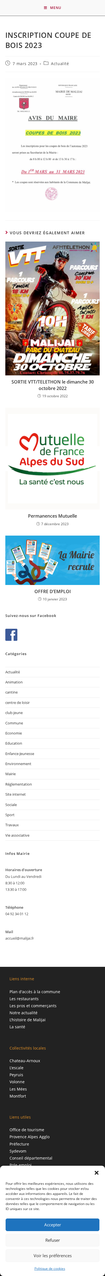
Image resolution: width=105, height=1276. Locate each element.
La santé (17, 1026)
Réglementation (18, 784)
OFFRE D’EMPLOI (52, 591)
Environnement (18, 763)
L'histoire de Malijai (28, 1019)
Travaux (12, 824)
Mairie (10, 773)
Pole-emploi (21, 1165)
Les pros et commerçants (33, 1005)
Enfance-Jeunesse (19, 753)
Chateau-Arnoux (25, 1060)
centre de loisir (17, 702)
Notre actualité (24, 1012)
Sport (10, 814)
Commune (14, 723)
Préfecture (19, 1144)
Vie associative (17, 835)
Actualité (60, 63)
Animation (14, 682)
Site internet (15, 794)
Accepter (52, 1224)
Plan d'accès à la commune (35, 991)
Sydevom (18, 1151)
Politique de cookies (49, 1268)
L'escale (17, 1067)
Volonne (17, 1081)
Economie (13, 733)
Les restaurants (24, 998)
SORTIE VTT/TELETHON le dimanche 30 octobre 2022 (52, 385)
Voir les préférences (53, 1255)
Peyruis (16, 1074)
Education (13, 743)
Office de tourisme (27, 1129)
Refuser (52, 1240)
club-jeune (14, 712)
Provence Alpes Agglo (30, 1136)
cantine (11, 692)
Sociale (11, 804)
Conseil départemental (31, 1158)
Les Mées (18, 1089)
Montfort (18, 1096)
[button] (96, 1173)
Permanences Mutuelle (52, 516)
